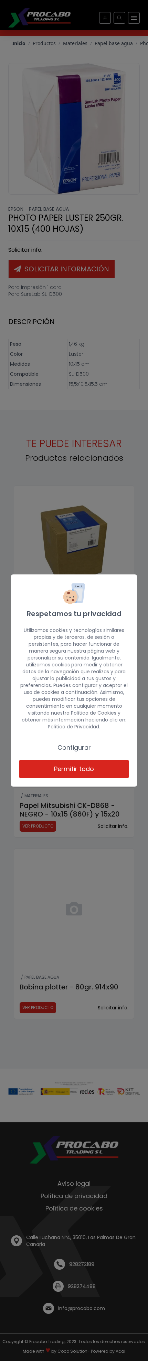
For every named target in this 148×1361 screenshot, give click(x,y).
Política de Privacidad (73, 726)
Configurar (74, 747)
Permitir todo (74, 769)
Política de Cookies (93, 712)
